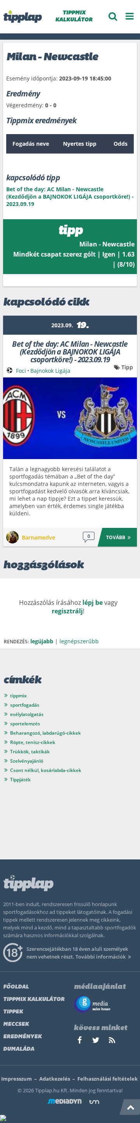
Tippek (13, 1012)
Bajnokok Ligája (50, 370)
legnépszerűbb (79, 641)
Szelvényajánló (26, 761)
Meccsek (16, 1024)
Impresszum (16, 1078)
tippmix (18, 695)
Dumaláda (18, 1049)
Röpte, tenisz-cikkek (32, 742)
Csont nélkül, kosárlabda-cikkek (45, 770)
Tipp (127, 367)
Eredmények (22, 1037)
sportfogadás (24, 705)
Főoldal (16, 987)
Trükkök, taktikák (30, 751)
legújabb (41, 641)
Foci (21, 370)
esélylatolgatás (27, 714)
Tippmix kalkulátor (34, 999)
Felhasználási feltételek (107, 1078)
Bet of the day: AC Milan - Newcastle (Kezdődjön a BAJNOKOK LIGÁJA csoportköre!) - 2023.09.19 (70, 351)
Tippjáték (20, 779)
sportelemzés (25, 723)
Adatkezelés (54, 1078)
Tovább (115, 537)
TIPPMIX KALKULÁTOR (74, 16)
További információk (100, 956)
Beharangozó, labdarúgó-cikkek (45, 733)
